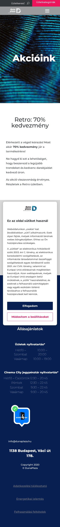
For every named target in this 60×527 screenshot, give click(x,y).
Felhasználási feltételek (30, 511)
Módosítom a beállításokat (30, 316)
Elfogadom (30, 306)
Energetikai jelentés (30, 498)
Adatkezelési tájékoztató (30, 486)
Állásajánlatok (30, 329)
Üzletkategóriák (45, 2)
